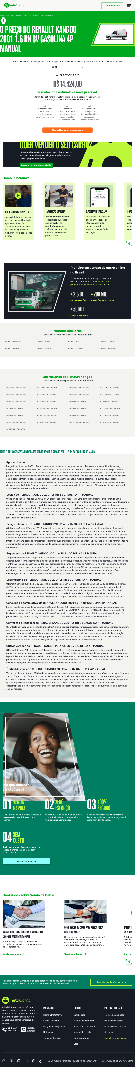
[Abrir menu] (129, 5)
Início (2, 16)
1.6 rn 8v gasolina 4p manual (41, 16)
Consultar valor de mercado (67, 130)
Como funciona (112, 5)
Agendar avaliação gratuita (36, 165)
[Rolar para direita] (129, 243)
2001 (25, 16)
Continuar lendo (12, 954)
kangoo (18, 16)
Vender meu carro (26, 861)
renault (9, 16)
